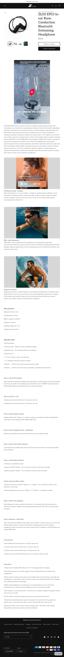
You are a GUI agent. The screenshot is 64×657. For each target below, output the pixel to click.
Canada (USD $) (9, 651)
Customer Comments (32, 628)
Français (21, 651)
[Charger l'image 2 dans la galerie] (15, 43)
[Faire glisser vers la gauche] (5, 43)
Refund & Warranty (19, 624)
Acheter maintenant (49, 48)
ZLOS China (55, 624)
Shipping (28, 624)
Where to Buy (47, 624)
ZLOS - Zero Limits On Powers (44, 652)
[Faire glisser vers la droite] (30, 43)
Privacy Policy (8, 624)
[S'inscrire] (30, 637)
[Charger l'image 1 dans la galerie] (10, 43)
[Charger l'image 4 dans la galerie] (26, 43)
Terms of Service (36, 624)
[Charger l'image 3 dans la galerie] (20, 43)
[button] (4, 5)
